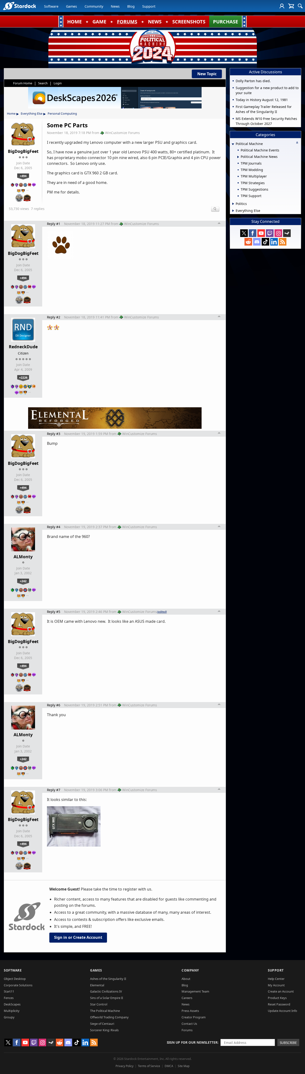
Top (219, 224)
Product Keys (277, 998)
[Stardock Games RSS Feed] (282, 241)
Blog (131, 6)
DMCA (169, 1066)
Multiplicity (12, 1011)
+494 (23, 176)
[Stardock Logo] (19, 6)
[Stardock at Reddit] (248, 241)
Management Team (195, 991)
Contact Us (189, 1023)
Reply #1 (53, 223)
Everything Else (31, 113)
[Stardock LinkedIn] (274, 241)
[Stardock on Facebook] (252, 233)
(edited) (162, 612)
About (186, 979)
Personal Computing (62, 113)
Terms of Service (149, 1066)
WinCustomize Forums (122, 132)
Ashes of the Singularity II (108, 979)
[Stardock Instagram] (278, 233)
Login (58, 83)
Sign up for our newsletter (192, 1042)
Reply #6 (53, 705)
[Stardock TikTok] (265, 241)
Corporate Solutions (18, 985)
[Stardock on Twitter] (244, 233)
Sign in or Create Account (78, 937)
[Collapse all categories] (297, 142)
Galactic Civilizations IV (106, 991)
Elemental (97, 985)
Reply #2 (53, 317)
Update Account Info (282, 1011)
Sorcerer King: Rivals (104, 1030)
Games (71, 6)
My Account (276, 985)
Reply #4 (53, 527)
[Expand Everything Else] (233, 210)
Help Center (276, 979)
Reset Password (279, 1004)
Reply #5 (53, 611)
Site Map (183, 1066)
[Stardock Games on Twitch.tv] (269, 233)
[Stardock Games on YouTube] (261, 233)
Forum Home (22, 83)
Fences (9, 998)
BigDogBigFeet (23, 151)
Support (148, 6)
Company (190, 970)
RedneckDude (23, 346)
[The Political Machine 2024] (152, 46)
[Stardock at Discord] (257, 241)
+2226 (23, 377)
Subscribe (288, 1042)
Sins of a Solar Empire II (106, 998)
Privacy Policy (124, 1066)
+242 (23, 581)
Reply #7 (53, 790)
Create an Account (281, 991)
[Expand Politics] (233, 204)
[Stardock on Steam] (287, 233)
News (115, 6)
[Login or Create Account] (282, 6)
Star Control (98, 1004)
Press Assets (190, 1011)
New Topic (207, 73)
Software (51, 6)
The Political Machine (105, 1011)
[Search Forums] (300, 6)
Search (43, 83)
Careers (187, 998)
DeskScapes (12, 1004)
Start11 (9, 991)
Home (11, 113)
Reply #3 (53, 433)
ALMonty (23, 556)
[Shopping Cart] (291, 6)
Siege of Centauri (102, 1023)
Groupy (9, 1017)
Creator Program (194, 1017)
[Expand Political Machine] (233, 144)
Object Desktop (15, 979)
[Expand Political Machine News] (238, 157)
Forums (187, 1030)
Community (94, 6)
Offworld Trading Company (109, 1017)
